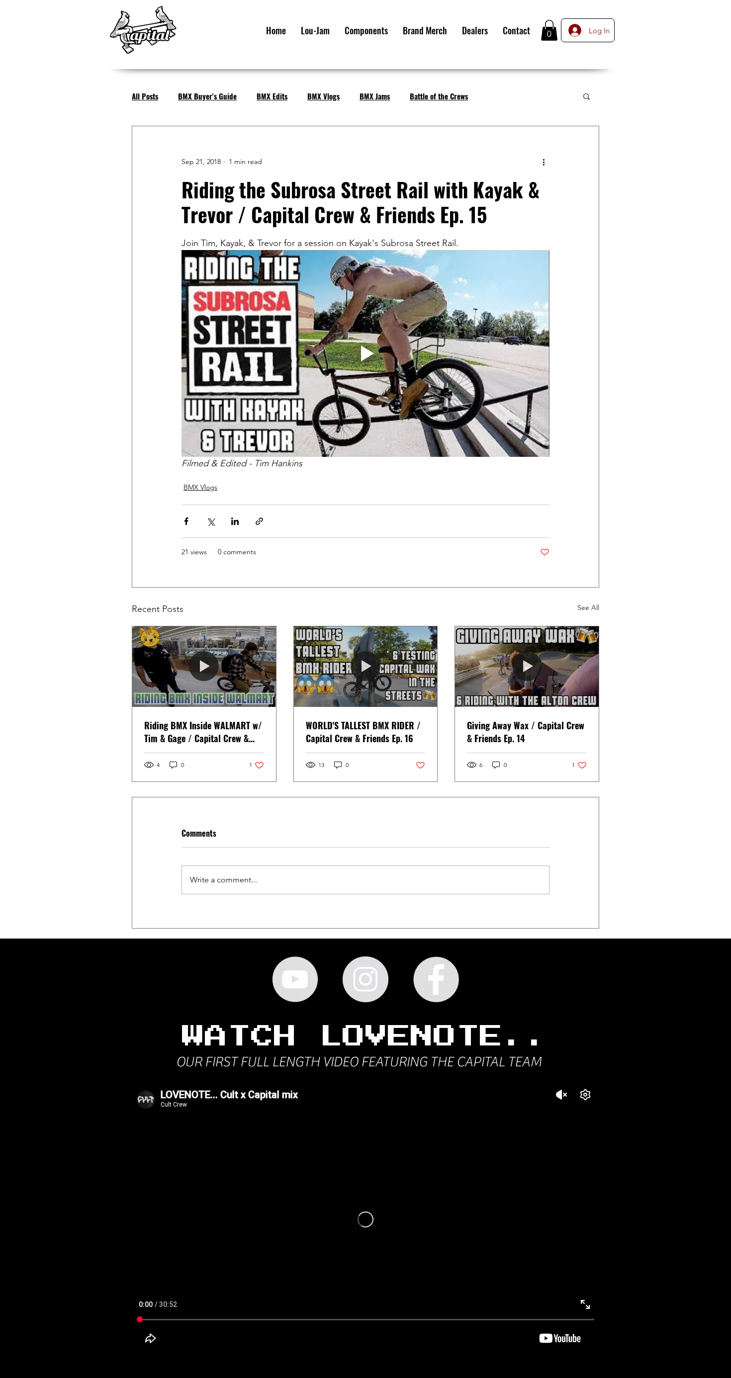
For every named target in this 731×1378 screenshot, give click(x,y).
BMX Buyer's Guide (207, 95)
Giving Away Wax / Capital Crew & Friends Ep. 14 (525, 732)
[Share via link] (259, 521)
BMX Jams (375, 95)
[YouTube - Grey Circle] (295, 979)
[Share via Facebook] (186, 521)
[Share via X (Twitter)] (210, 521)
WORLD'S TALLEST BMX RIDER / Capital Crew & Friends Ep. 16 (363, 732)
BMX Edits (272, 95)
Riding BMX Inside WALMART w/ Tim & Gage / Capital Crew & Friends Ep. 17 (203, 732)
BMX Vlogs (323, 95)
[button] (549, 30)
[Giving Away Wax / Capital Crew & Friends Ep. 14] (527, 666)
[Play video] (365, 353)
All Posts (145, 95)
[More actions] (543, 162)
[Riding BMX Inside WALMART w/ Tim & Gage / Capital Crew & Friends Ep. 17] (204, 666)
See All (588, 607)
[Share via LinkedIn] (235, 521)
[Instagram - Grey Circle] (365, 979)
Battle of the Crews (439, 95)
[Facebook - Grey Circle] (436, 979)
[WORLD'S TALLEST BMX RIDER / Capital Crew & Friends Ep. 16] (366, 666)
